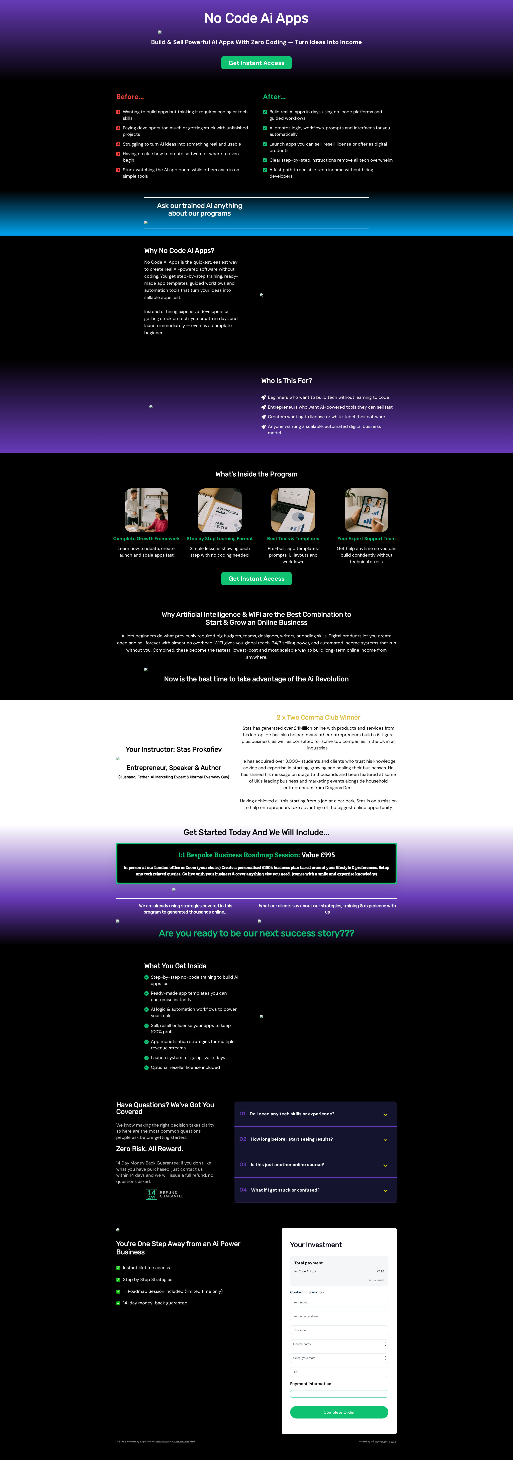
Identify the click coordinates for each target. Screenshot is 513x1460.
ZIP (296, 1371)
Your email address (306, 1316)
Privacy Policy (162, 1441)
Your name (300, 1302)
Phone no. (300, 1330)
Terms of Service (181, 1441)
